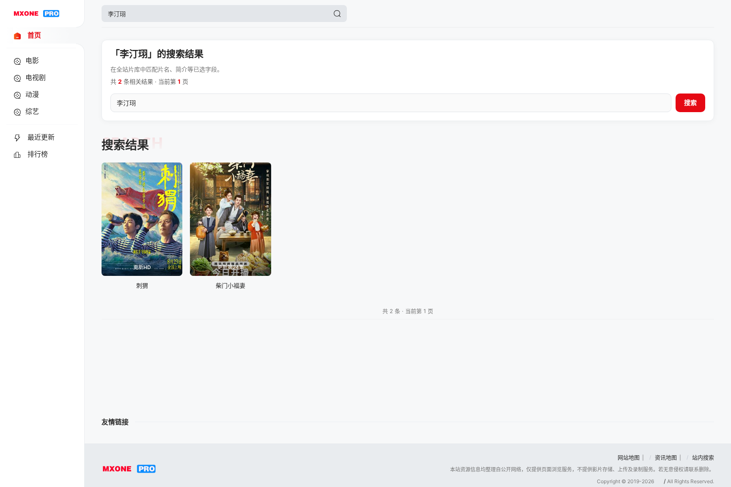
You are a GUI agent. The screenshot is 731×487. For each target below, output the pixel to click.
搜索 (690, 103)
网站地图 (629, 457)
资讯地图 (666, 457)
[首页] (36, 13)
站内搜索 (703, 457)
